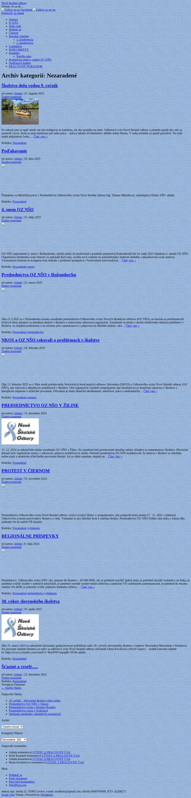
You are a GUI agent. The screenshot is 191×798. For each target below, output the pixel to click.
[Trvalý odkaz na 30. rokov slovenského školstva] (20, 639)
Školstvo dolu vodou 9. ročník (29, 85)
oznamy (32, 397)
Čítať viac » (41, 136)
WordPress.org (17, 785)
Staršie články (11, 687)
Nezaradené (19, 142)
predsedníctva (35, 332)
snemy (31, 266)
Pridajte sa (15, 29)
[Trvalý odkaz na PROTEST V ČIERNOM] (20, 508)
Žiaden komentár (11, 96)
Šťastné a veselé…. (19, 666)
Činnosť (14, 32)
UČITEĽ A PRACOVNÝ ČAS (51, 752)
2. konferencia (24, 42)
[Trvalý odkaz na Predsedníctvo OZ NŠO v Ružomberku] (14, 312)
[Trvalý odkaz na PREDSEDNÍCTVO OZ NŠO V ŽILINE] (20, 443)
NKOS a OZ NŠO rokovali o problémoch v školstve (50, 340)
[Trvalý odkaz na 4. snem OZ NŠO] (20, 247)
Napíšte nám (23, 56)
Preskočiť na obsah (12, 13)
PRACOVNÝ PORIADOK (26, 66)
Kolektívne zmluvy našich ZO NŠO (30, 59)
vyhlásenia (33, 528)
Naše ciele (15, 26)
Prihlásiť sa (15, 775)
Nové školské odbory (14, 3)
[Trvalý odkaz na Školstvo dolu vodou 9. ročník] (20, 123)
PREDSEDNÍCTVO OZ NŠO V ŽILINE (40, 405)
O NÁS (13, 22)
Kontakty (14, 53)
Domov (13, 19)
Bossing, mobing (19, 36)
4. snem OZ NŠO (17, 209)
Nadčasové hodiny (20, 63)
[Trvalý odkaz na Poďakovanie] (20, 188)
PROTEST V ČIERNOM (25, 470)
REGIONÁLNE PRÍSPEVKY (30, 536)
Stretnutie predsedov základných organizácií (35, 714)
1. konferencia (24, 39)
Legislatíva (15, 46)
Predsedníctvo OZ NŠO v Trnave (28, 703)
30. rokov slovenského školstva (30, 601)
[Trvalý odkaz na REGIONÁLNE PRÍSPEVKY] (20, 574)
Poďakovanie (14, 150)
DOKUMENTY (19, 49)
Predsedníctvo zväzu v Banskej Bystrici (32, 707)
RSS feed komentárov (22, 781)
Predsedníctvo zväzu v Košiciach (28, 710)
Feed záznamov (18, 778)
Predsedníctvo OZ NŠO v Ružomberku (38, 274)
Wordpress (46, 794)
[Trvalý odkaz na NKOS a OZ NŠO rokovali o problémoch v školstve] (14, 378)
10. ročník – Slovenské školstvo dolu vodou (35, 700)
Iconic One (8, 794)
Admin (18, 93)
